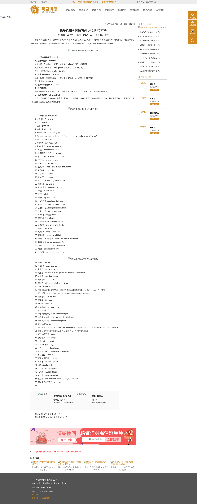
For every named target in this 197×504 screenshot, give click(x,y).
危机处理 (109, 10)
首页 (117, 24)
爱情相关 (123, 24)
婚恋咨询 (122, 10)
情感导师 (134, 10)
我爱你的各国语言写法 (44, 452)
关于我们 (160, 10)
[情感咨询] (66, 439)
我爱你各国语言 (58, 452)
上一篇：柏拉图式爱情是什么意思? (45, 414)
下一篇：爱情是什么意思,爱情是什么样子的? (49, 417)
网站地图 (35, 495)
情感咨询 (147, 10)
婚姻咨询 (96, 10)
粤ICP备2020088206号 (41, 498)
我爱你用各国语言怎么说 (73, 452)
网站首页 (70, 10)
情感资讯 (83, 10)
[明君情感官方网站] (43, 10)
